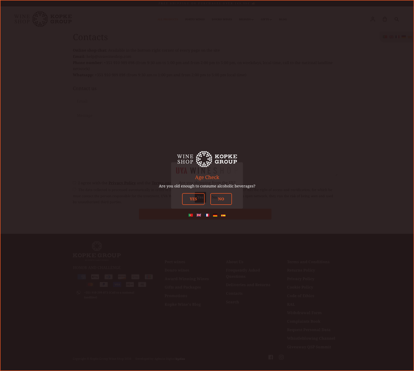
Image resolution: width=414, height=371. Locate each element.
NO (221, 199)
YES (193, 199)
